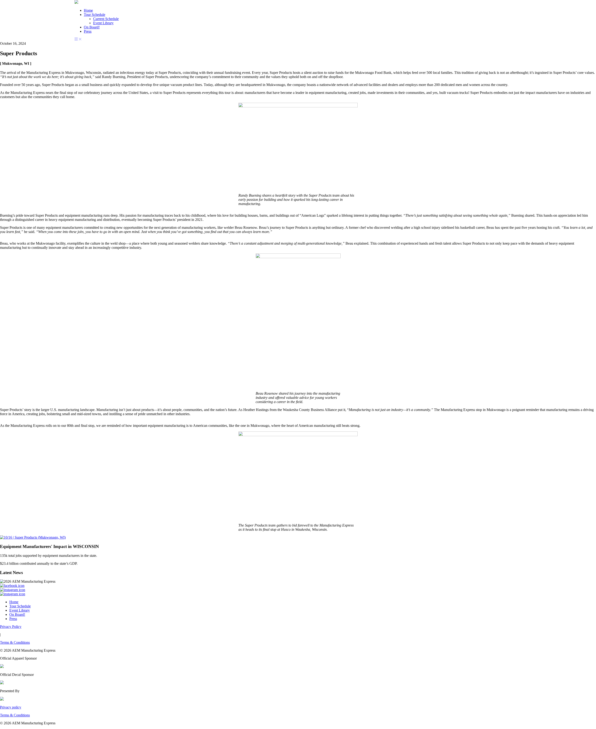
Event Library (103, 23)
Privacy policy (10, 707)
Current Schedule (106, 19)
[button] (76, 2)
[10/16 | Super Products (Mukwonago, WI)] (33, 537)
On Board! (92, 27)
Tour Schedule (94, 15)
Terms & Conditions (15, 642)
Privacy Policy (10, 627)
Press (87, 31)
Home (88, 10)
